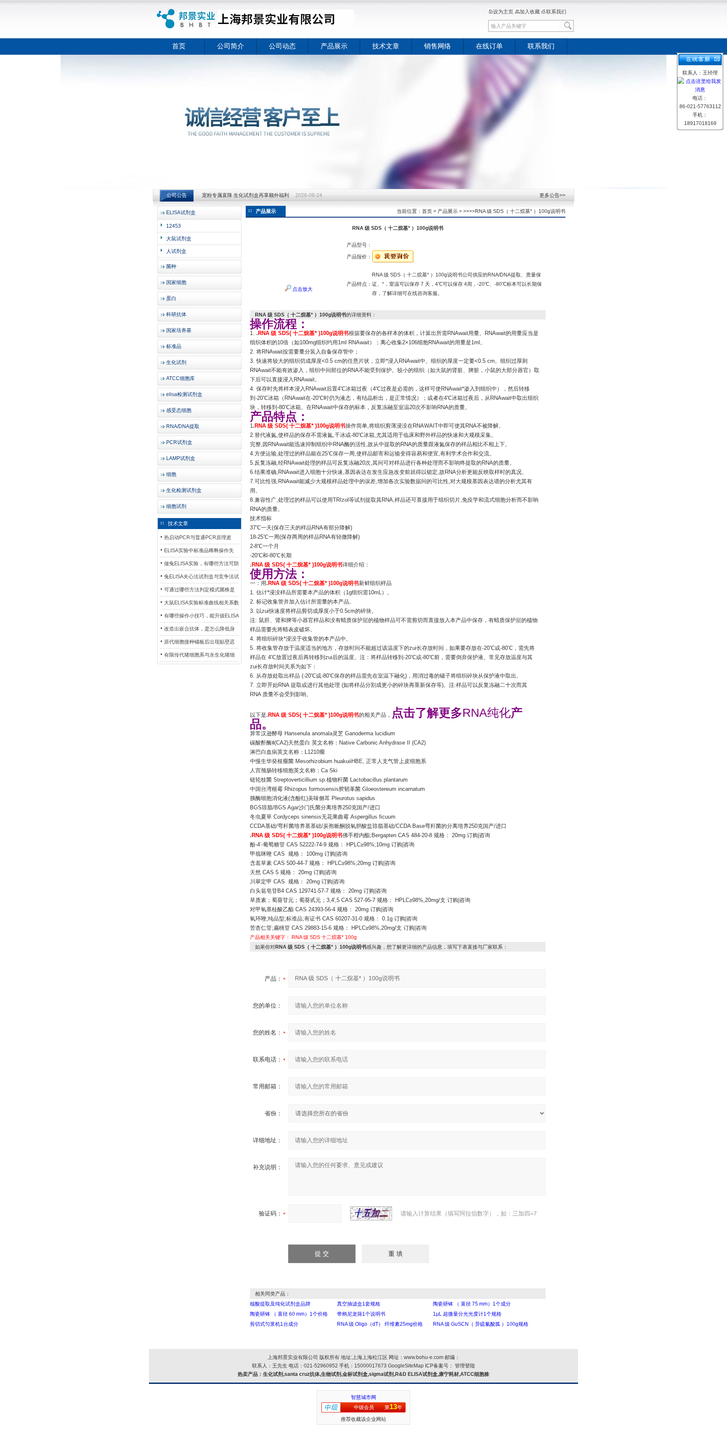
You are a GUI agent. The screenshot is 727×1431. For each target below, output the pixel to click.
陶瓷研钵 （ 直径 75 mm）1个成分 (472, 1304)
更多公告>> (552, 195)
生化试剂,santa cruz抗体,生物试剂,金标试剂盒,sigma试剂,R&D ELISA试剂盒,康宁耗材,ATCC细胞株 (376, 1374)
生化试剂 (176, 362)
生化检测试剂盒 (184, 490)
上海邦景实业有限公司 (256, 19)
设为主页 (503, 12)
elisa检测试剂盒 (184, 394)
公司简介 (230, 46)
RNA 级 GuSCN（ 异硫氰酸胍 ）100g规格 (480, 1324)
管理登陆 (465, 1366)
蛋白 (171, 298)
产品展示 (334, 46)
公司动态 (282, 46)
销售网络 (437, 46)
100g (351, 937)
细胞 (171, 474)
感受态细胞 (178, 410)
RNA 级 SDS (306, 937)
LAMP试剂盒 (180, 458)
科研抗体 (176, 314)
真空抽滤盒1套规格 (358, 1304)
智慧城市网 (363, 1397)
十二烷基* (332, 937)
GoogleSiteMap (406, 1366)
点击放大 (302, 289)
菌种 (171, 266)
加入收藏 (530, 12)
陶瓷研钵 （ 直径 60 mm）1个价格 (289, 1314)
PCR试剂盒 (179, 442)
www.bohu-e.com (423, 1357)
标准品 (173, 346)
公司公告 (177, 195)
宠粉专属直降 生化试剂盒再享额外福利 (245, 195)
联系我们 (556, 12)
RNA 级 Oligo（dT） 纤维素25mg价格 (380, 1324)
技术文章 (385, 46)
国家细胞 (176, 282)
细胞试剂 (176, 506)
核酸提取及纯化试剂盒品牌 (280, 1304)
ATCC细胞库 (180, 378)
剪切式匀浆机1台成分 (274, 1324)
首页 (179, 46)
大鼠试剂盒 (178, 239)
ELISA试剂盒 (181, 212)
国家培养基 (178, 330)
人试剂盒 (176, 251)
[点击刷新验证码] (371, 1213)
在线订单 (489, 46)
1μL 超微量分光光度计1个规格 (467, 1314)
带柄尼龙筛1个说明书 (361, 1314)
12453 (173, 226)
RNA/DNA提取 (182, 426)
